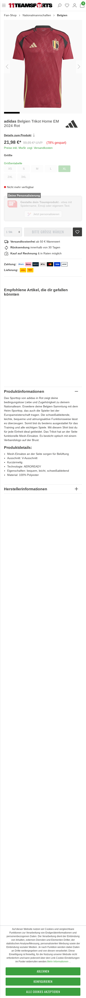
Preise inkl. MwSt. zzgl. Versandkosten (28, 147)
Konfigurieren (43, 981)
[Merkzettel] (67, 5)
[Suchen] (59, 5)
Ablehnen (43, 971)
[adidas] (73, 124)
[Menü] (4, 5)
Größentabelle (13, 163)
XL (64, 168)
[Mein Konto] (74, 5)
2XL (10, 176)
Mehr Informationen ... (59, 961)
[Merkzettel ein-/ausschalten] (77, 231)
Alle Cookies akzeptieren (43, 992)
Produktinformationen (24, 391)
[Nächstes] (79, 66)
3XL (23, 176)
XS (10, 168)
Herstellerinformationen (25, 489)
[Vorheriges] (7, 66)
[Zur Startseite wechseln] (30, 5)
